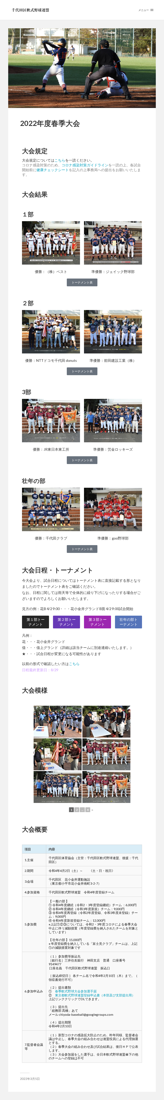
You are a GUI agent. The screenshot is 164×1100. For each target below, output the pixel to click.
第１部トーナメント (36, 621)
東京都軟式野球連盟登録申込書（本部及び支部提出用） (97, 995)
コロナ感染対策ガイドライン (85, 165)
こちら (59, 160)
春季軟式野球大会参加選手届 (76, 991)
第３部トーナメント (98, 621)
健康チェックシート (52, 170)
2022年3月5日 (30, 1078)
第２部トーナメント (67, 621)
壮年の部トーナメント (129, 621)
